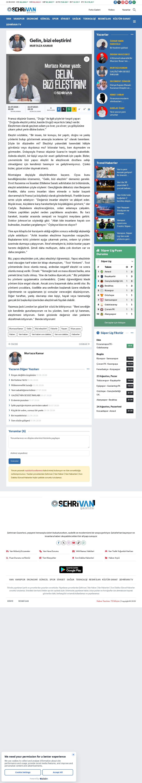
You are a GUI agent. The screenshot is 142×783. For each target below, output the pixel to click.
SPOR (55, 19)
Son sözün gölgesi (20, 420)
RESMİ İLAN (104, 19)
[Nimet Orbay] (102, 98)
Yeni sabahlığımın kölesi (23, 390)
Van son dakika (61, 334)
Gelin (29, 329)
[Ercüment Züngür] (102, 85)
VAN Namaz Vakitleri (85, 551)
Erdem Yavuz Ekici (120, 54)
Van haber (23, 334)
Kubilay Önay (117, 108)
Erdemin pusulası (20, 400)
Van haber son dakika (41, 334)
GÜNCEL (45, 19)
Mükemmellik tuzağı (22, 385)
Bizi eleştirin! (41, 329)
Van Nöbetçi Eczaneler (20, 551)
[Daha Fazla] (74, 109)
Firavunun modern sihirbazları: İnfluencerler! (119, 100)
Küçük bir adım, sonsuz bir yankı (27, 410)
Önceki (14, 344)
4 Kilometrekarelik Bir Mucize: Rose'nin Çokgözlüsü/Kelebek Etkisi (121, 60)
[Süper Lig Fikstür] (132, 333)
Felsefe (54, 329)
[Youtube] (73, 543)
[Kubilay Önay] (102, 111)
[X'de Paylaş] (63, 109)
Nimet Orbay (117, 95)
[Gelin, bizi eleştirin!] (49, 79)
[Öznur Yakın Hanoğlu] (102, 44)
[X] (63, 543)
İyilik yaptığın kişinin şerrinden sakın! (29, 405)
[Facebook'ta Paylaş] (59, 109)
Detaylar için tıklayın (115, 323)
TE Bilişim (115, 601)
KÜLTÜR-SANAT (122, 19)
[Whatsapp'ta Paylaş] (69, 109)
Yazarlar (126, 10)
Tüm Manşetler (49, 558)
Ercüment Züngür (120, 81)
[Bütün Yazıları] (88, 369)
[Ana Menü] (134, 22)
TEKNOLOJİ (89, 19)
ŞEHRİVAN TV (13, 24)
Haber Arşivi (114, 558)
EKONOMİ (32, 19)
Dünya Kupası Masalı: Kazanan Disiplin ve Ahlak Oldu (120, 87)
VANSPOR (18, 19)
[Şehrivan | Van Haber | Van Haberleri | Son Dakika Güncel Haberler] (22, 10)
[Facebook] (58, 543)
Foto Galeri (94, 10)
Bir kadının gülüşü (119, 48)
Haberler (76, 334)
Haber (12, 334)
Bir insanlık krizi (19, 415)
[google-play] (71, 569)
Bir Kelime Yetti (19, 380)
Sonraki (83, 344)
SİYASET (65, 19)
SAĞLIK (76, 19)
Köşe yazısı (76, 329)
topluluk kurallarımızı (34, 470)
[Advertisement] (115, 139)
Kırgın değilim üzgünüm (23, 375)
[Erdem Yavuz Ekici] (102, 58)
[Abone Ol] (89, 109)
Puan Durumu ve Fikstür (19, 558)
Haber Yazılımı (103, 601)
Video (111, 10)
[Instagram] (68, 543)
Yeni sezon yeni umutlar (118, 113)
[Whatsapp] (83, 543)
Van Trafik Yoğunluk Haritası (120, 551)
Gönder (15, 461)
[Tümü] (132, 35)
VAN (8, 19)
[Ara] (134, 10)
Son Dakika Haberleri (84, 558)
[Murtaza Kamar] (17, 43)
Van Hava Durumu (51, 551)
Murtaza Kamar (41, 45)
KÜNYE (10, 601)
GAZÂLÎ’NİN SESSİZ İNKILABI (26, 395)
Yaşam (64, 329)
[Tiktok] (78, 543)
